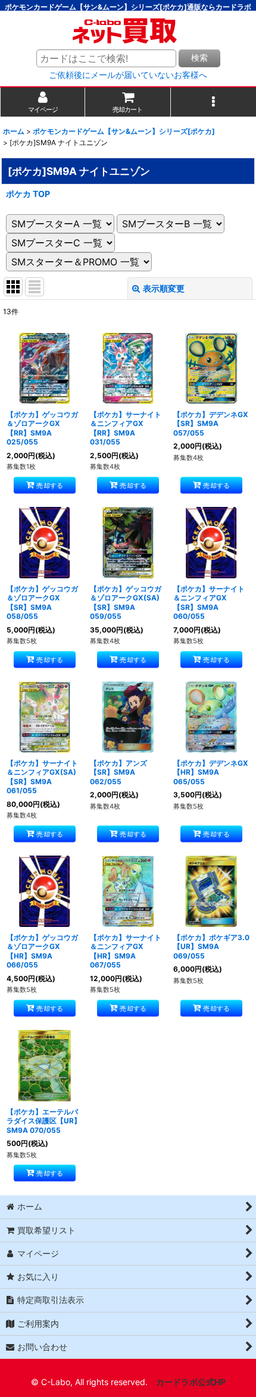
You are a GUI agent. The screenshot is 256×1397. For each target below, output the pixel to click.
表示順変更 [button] (164, 288)
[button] (213, 102)
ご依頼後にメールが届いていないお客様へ (128, 75)
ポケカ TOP (28, 194)
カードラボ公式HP (191, 1382)
